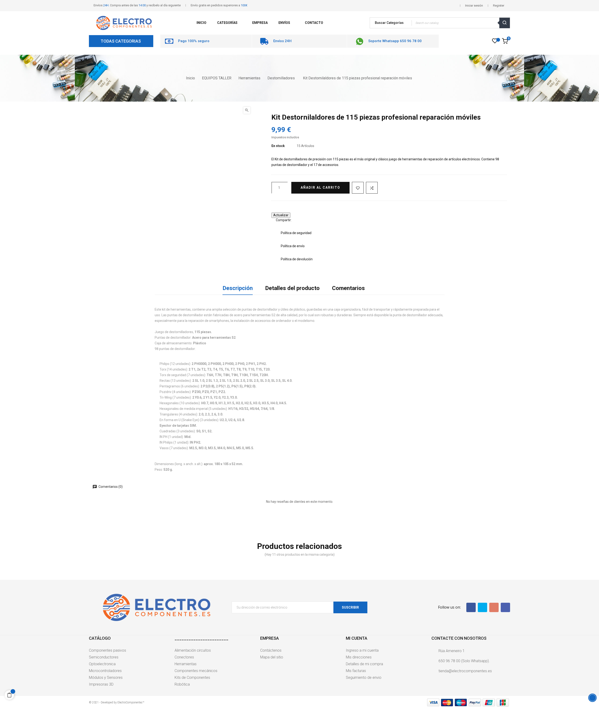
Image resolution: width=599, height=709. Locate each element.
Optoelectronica (102, 664)
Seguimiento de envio (363, 677)
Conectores (184, 657)
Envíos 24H (282, 41)
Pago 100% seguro (193, 41)
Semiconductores (103, 657)
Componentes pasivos (107, 650)
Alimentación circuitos (193, 650)
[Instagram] (505, 607)
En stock (278, 146)
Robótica (182, 684)
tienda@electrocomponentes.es (465, 671)
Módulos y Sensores (106, 677)
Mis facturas (356, 671)
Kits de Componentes (192, 677)
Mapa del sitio (271, 657)
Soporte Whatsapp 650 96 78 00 (395, 41)
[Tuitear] (304, 220)
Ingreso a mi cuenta (362, 650)
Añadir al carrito (320, 187)
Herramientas (186, 664)
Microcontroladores (105, 671)
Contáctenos (270, 650)
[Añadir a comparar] (372, 188)
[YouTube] (494, 607)
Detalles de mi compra (364, 664)
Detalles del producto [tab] (292, 288)
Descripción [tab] (238, 288)
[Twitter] (482, 607)
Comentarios (348, 288)
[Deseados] (495, 42)
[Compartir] (297, 220)
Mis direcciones (359, 657)
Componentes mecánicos (196, 671)
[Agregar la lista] (358, 188)
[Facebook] (471, 607)
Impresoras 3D (101, 684)
